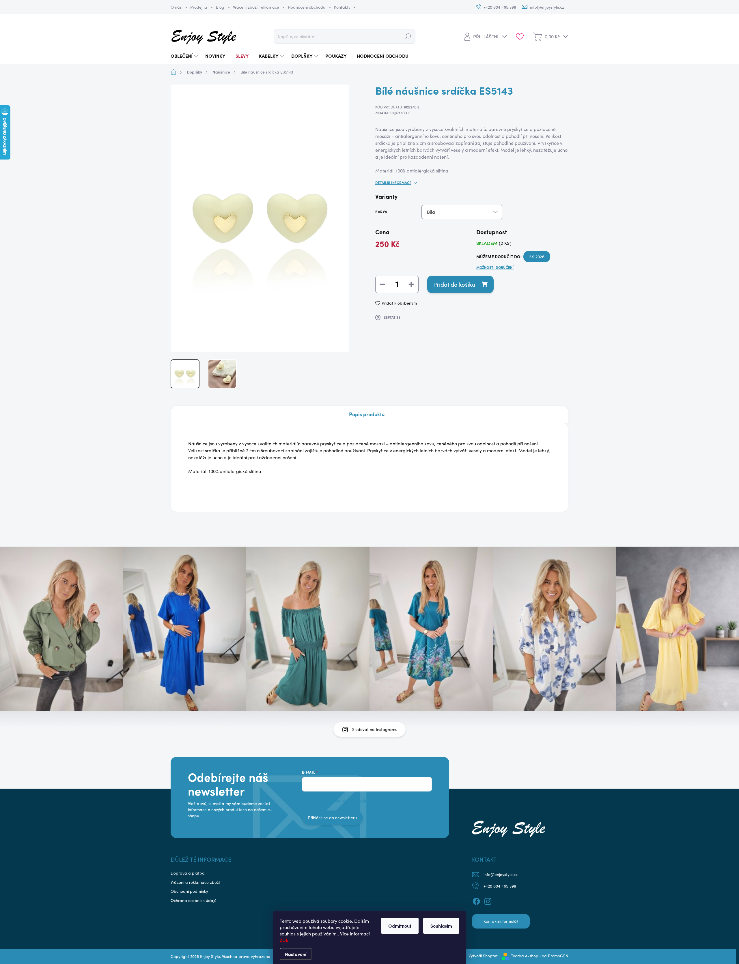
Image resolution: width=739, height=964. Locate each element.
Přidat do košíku (454, 284)
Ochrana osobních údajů (194, 900)
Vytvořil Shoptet (483, 956)
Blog (220, 7)
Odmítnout (399, 925)
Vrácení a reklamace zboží (195, 882)
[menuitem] (185, 56)
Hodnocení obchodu (306, 7)
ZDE (284, 940)
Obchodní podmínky (189, 891)
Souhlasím (441, 925)
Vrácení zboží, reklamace (256, 7)
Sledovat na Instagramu (375, 729)
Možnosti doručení (495, 267)
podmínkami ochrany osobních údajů (392, 800)
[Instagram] (488, 900)
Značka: (393, 112)
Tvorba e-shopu (526, 956)
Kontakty (342, 7)
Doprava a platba (188, 873)
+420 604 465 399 (500, 886)
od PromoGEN (555, 956)
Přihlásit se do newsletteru (332, 817)
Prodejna (198, 7)
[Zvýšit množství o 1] (411, 284)
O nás (176, 7)
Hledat (408, 36)
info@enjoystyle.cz (501, 874)
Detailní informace (393, 182)
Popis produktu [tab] (367, 414)
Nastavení (295, 954)
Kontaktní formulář (501, 921)
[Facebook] (476, 900)
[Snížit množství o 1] (382, 284)
